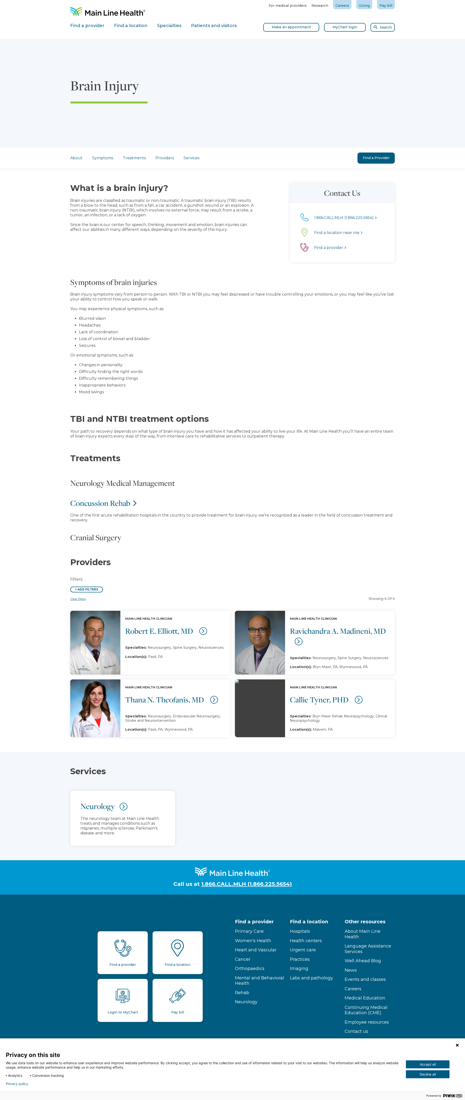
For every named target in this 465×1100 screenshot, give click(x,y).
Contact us (356, 1031)
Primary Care (249, 931)
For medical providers (288, 5)
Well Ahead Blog (363, 960)
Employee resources (367, 1022)
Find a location (309, 922)
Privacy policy (17, 1084)
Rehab (242, 992)
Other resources (365, 922)
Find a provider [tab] (87, 25)
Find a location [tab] (130, 25)
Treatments (134, 158)
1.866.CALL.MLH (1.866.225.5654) (246, 884)
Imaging (299, 968)
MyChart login (345, 27)
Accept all (428, 1064)
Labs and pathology (311, 978)
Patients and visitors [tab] (214, 25)
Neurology (246, 1002)
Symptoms (102, 158)
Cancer (242, 959)
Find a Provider (376, 158)
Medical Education (365, 998)
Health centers (306, 940)
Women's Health (253, 940)
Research (319, 5)
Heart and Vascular (256, 950)
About (76, 158)
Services (191, 158)
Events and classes (365, 979)
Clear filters (78, 599)
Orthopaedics (249, 968)
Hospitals (300, 931)
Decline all (428, 1074)
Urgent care (303, 950)
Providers (164, 158)
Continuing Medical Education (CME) (366, 1010)
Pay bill (386, 5)
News (351, 970)
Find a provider (254, 922)
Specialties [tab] (169, 25)
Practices (300, 959)
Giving (364, 5)
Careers (342, 5)
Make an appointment (291, 27)
